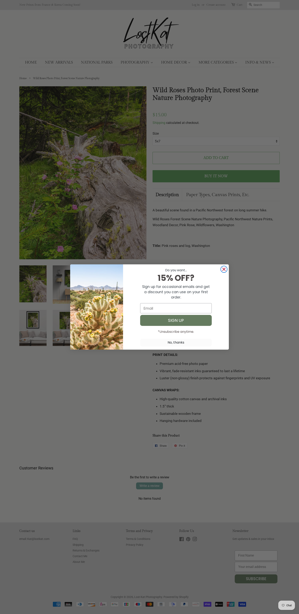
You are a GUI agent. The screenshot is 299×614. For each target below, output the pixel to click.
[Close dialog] (224, 269)
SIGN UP (176, 320)
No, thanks (176, 342)
